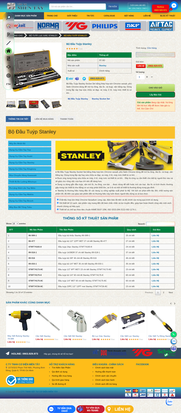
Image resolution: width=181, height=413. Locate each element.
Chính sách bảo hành (105, 380)
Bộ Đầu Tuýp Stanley (75, 35)
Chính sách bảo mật (104, 367)
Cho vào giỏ (155, 88)
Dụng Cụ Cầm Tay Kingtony (22, 169)
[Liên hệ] (119, 409)
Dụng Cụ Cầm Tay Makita (21, 194)
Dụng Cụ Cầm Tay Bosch (21, 201)
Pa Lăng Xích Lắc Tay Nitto (22, 188)
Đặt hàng (129, 16)
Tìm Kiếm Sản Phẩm (61, 367)
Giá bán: (140, 62)
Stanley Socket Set (101, 99)
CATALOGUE (109, 16)
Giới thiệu (72, 16)
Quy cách (131, 230)
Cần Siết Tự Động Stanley (160, 336)
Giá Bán (156, 230)
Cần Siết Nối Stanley (73, 336)
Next (171, 292)
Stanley (102, 65)
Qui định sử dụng (59, 372)
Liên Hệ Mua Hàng (44, 119)
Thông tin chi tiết (18, 119)
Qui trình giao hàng (60, 380)
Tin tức (90, 16)
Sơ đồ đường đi (59, 384)
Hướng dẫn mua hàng (62, 376)
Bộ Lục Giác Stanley (101, 336)
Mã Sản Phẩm (36, 230)
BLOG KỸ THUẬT (167, 16)
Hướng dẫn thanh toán (105, 372)
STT (11, 230)
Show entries (16, 223)
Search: (141, 224)
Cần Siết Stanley (43, 336)
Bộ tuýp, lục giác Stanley (43, 35)
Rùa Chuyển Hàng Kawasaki (23, 175)
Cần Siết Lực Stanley (129, 336)
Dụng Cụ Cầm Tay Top (20, 150)
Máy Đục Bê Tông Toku (20, 207)
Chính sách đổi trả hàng (106, 384)
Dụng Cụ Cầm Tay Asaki (20, 156)
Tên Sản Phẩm (66, 230)
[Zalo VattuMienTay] (61, 409)
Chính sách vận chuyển (105, 376)
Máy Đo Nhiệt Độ (17, 143)
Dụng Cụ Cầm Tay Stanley (21, 162)
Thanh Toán (66, 119)
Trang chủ (52, 16)
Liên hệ (147, 16)
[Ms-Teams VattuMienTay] (90, 409)
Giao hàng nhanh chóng (155, 54)
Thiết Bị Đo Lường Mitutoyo (22, 182)
